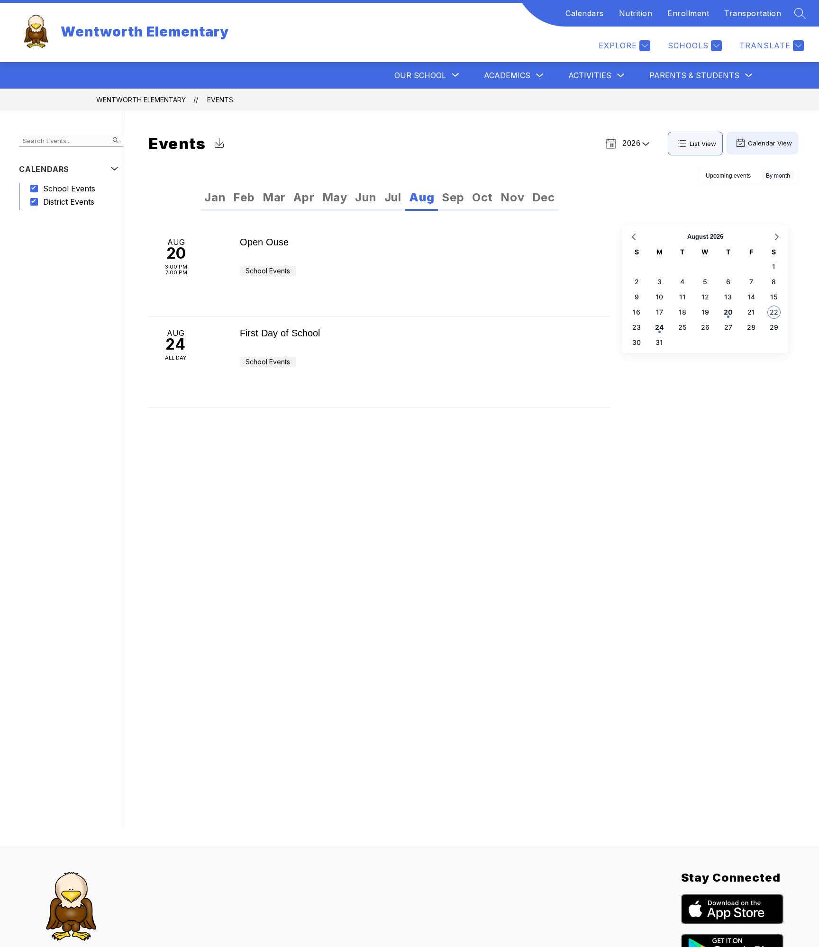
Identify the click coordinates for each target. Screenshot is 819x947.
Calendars (584, 13)
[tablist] (290, 197)
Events (220, 100)
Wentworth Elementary (141, 100)
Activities (589, 75)
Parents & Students (694, 75)
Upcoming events (728, 175)
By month (778, 175)
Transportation (752, 13)
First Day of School (280, 333)
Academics (507, 75)
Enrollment (688, 13)
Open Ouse (264, 242)
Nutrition (636, 13)
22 (774, 312)
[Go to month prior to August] (633, 237)
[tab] (214, 197)
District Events (68, 202)
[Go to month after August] (776, 237)
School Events (69, 188)
